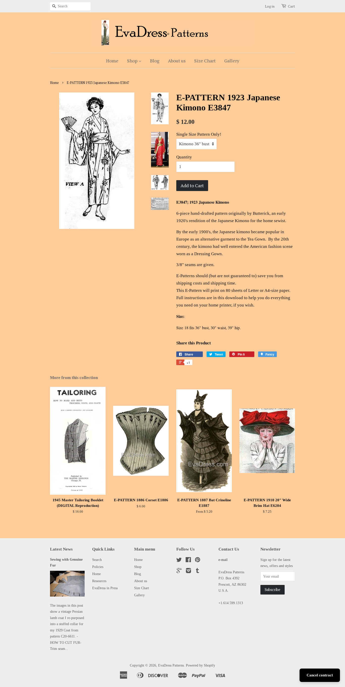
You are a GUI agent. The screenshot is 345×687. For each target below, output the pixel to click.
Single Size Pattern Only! (198, 134)
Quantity (184, 157)
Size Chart (205, 61)
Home (112, 61)
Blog (154, 61)
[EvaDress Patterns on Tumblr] (197, 572)
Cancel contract (320, 675)
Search (97, 560)
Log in (270, 6)
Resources (99, 581)
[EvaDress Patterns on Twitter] (179, 561)
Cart (291, 6)
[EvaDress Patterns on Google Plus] (179, 572)
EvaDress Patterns (171, 665)
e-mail (223, 560)
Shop (132, 61)
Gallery (231, 61)
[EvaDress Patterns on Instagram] (188, 572)
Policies (97, 567)
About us (177, 61)
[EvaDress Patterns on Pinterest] (197, 561)
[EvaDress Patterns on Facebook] (188, 561)
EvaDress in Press (105, 588)
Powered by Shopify (200, 665)
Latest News (61, 549)
